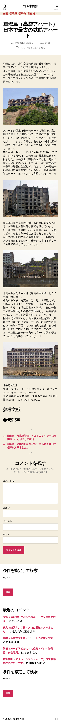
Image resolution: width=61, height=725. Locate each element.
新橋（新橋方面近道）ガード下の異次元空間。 (29, 638)
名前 (6, 508)
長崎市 (22, 13)
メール (7, 521)
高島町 (31, 13)
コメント (8, 481)
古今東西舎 (30, 6)
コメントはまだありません (32, 47)
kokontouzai (27, 43)
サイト (6, 534)
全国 (5, 13)
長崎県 (13, 13)
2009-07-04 (45, 43)
